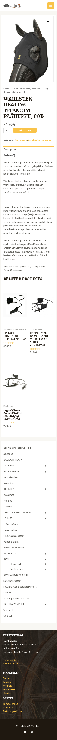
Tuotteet (7, 682)
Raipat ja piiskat (11, 541)
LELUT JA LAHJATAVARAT (17, 512)
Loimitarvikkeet (11, 524)
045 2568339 (9, 659)
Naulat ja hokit (10, 530)
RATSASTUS (9, 553)
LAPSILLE (8, 506)
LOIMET (8, 518)
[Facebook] (25, 732)
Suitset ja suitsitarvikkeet (16, 598)
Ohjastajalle (16, 564)
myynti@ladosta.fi (12, 663)
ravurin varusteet (12, 580)
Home (6, 88)
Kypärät (7, 500)
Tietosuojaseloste (12, 711)
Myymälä (7, 685)
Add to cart (25, 130)
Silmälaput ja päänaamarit (40, 140)
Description (9, 149)
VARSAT (7, 616)
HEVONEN (9, 465)
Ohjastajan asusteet (13, 535)
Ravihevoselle (17, 569)
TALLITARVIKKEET (13, 604)
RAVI (6, 559)
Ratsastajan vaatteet (14, 547)
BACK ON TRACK (12, 459)
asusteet (8, 453)
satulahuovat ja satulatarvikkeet (20, 586)
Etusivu (6, 678)
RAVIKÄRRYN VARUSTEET (17, 575)
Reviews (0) (9, 155)
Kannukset (9, 483)
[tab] (28, 149)
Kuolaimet (8, 494)
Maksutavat (9, 707)
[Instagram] (32, 732)
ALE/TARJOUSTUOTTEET (17, 448)
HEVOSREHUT (11, 471)
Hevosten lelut (11, 477)
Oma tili (7, 693)
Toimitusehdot (10, 703)
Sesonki (7, 592)
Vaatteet (8, 610)
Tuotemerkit (9, 689)
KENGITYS (9, 489)
